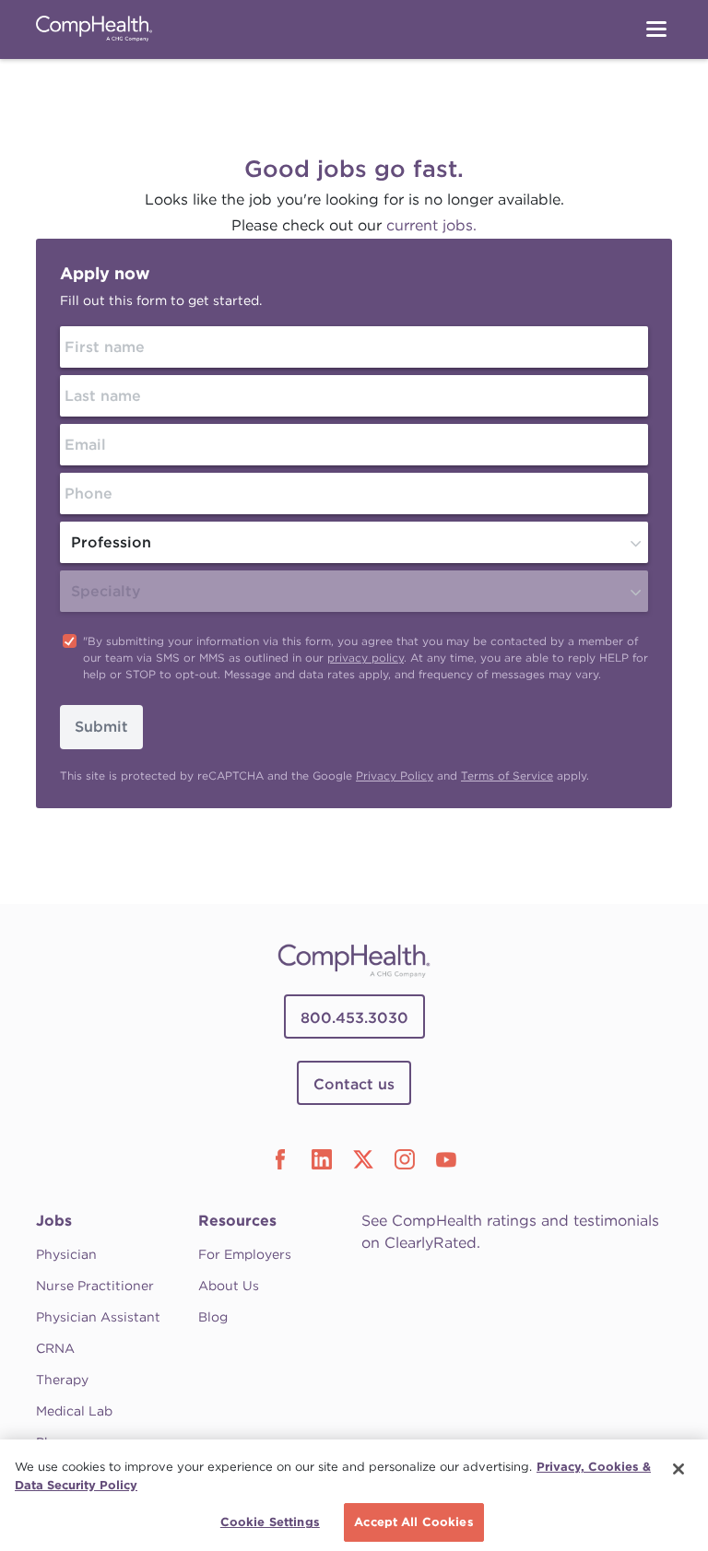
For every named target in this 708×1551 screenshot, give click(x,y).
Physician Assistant (98, 1317)
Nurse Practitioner (95, 1285)
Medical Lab (74, 1411)
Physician (66, 1254)
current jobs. (431, 225)
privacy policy (365, 657)
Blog (213, 1317)
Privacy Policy (394, 775)
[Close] (678, 1469)
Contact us (354, 1084)
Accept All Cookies (413, 1522)
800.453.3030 (354, 1018)
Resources (237, 1220)
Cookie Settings (270, 1522)
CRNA (55, 1348)
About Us (228, 1285)
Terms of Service (507, 775)
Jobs (54, 1220)
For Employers (244, 1254)
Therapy (62, 1379)
